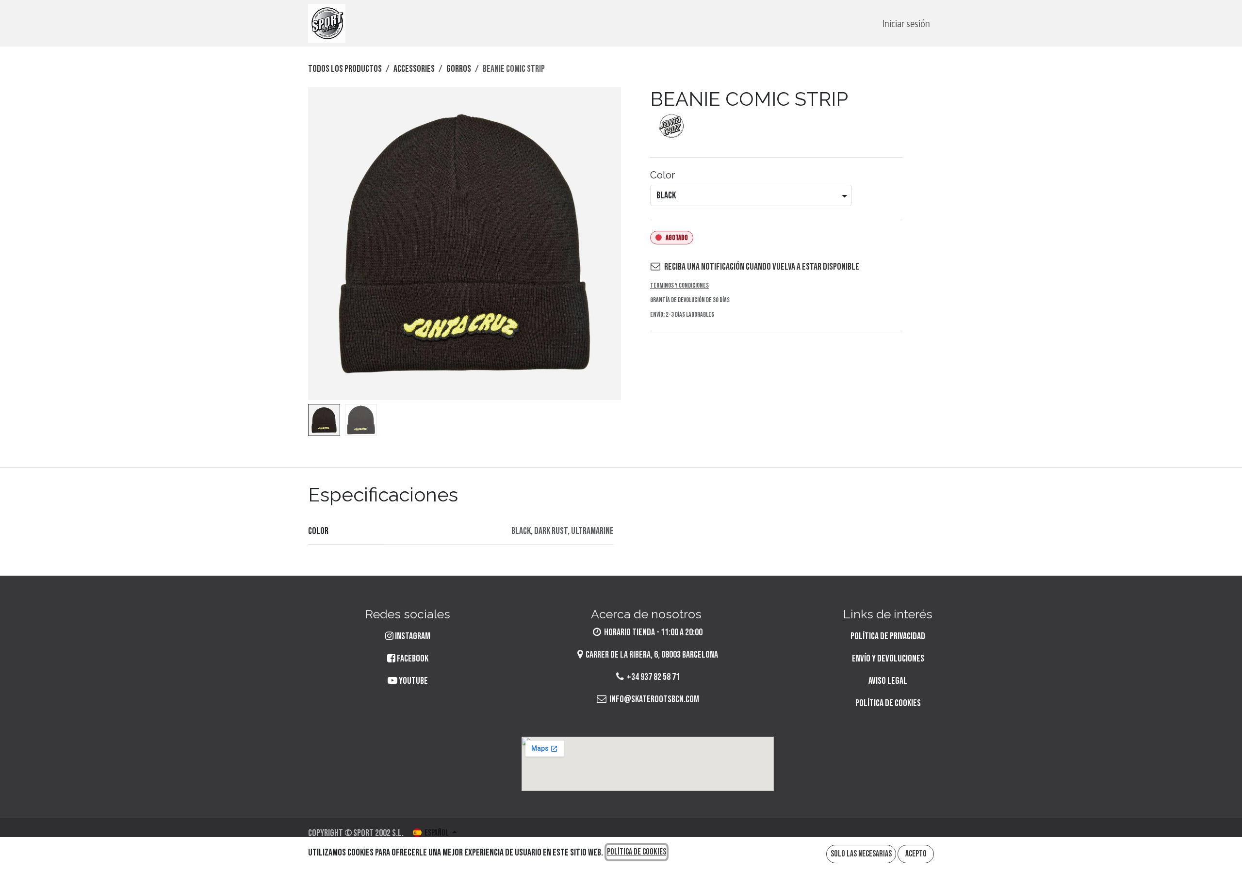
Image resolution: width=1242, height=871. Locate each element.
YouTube (412, 681)
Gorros (458, 69)
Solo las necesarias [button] (861, 854)
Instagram (412, 636)
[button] (324, 244)
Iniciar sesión (906, 23)
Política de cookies (888, 703)
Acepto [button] (916, 854)
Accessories (414, 69)
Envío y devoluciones (888, 658)
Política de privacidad (887, 636)
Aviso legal (887, 681)
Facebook (411, 658)
